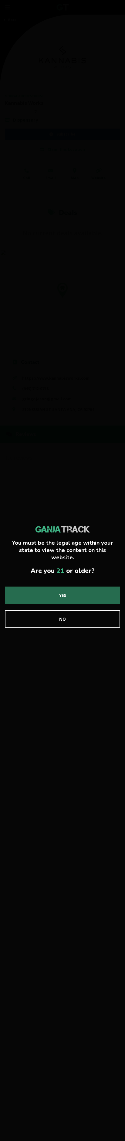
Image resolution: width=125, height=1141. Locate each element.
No (62, 619)
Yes (62, 595)
